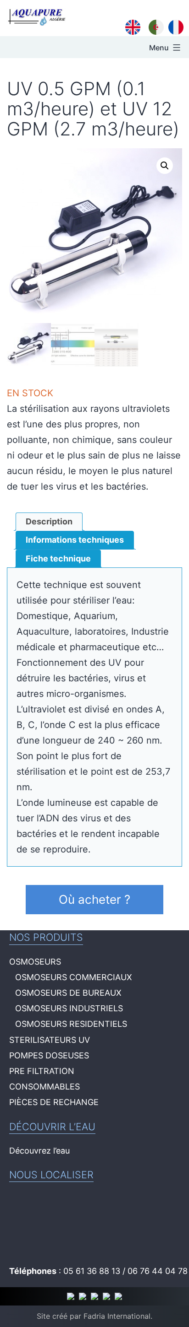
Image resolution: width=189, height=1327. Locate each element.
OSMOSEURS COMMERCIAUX (73, 977)
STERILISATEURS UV (49, 1040)
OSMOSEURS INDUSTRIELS (69, 1008)
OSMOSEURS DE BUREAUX (68, 993)
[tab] (49, 521)
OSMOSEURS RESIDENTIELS (71, 1024)
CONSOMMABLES (44, 1086)
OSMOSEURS (35, 961)
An (131, 26)
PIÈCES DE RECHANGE (54, 1102)
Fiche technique (58, 558)
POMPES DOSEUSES (49, 1055)
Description (49, 521)
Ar (153, 26)
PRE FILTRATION (41, 1071)
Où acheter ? (94, 899)
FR (174, 26)
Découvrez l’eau (39, 1150)
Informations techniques (75, 540)
